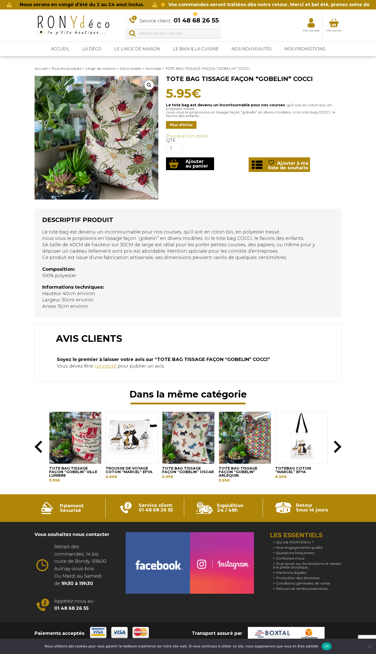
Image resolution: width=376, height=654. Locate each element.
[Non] (369, 646)
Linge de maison (100, 68)
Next (337, 447)
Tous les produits (66, 68)
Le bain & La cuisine (196, 48)
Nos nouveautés (251, 48)
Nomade (153, 68)
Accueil (60, 48)
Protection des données (297, 578)
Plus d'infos (181, 125)
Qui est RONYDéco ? (295, 542)
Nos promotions (304, 48)
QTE (171, 140)
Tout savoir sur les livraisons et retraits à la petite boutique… (307, 565)
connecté (105, 366)
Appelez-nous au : (74, 604)
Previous (38, 447)
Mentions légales (291, 572)
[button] (149, 85)
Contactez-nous (290, 558)
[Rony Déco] (73, 23)
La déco (92, 48)
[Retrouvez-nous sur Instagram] (222, 563)
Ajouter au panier (196, 164)
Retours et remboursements (302, 588)
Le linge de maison (137, 48)
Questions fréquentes (295, 553)
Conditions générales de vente (303, 583)
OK (326, 646)
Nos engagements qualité (299, 547)
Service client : (179, 20)
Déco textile (130, 68)
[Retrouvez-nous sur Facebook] (158, 563)
